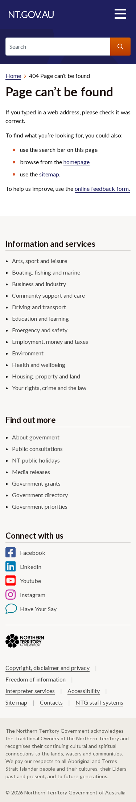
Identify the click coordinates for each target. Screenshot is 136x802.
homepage (76, 161)
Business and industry (39, 283)
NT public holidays (36, 460)
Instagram (32, 594)
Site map (16, 702)
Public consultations (37, 448)
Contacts (51, 702)
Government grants (36, 483)
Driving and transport (39, 306)
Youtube (30, 580)
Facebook (32, 552)
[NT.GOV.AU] (31, 14)
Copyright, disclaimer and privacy (47, 667)
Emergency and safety (39, 330)
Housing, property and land (46, 376)
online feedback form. (102, 188)
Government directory (40, 494)
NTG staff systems (99, 702)
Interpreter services (30, 690)
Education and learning (40, 318)
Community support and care (48, 295)
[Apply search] (120, 47)
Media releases (31, 471)
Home (13, 75)
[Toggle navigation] (120, 14)
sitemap (49, 174)
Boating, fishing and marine (46, 272)
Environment (28, 353)
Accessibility (83, 690)
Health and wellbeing (38, 364)
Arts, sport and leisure (39, 260)
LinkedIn (30, 566)
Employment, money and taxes (50, 341)
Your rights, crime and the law (49, 387)
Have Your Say (38, 608)
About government (35, 437)
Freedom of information (35, 679)
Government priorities (39, 506)
